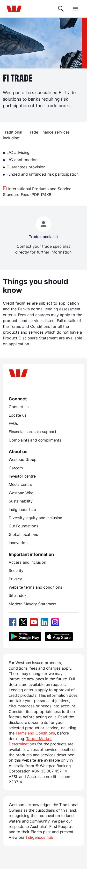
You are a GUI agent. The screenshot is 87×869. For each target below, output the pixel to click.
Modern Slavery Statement (33, 603)
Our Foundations (23, 526)
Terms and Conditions (35, 733)
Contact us (18, 406)
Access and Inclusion (27, 562)
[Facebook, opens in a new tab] (12, 622)
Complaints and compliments (35, 440)
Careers (16, 467)
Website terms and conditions (35, 587)
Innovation (18, 542)
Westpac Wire (21, 492)
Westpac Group (22, 459)
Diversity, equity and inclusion (35, 517)
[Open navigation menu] (75, 9)
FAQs (13, 423)
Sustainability (21, 501)
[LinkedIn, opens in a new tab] (44, 622)
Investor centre (22, 476)
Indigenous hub (22, 509)
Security (16, 570)
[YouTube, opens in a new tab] (34, 622)
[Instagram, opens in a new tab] (55, 622)
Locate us (17, 415)
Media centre (20, 484)
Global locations (23, 534)
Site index (17, 595)
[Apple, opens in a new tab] (58, 636)
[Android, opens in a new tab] (25, 636)
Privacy (15, 579)
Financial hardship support (32, 431)
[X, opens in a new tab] (23, 622)
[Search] (61, 9)
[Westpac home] (14, 9)
